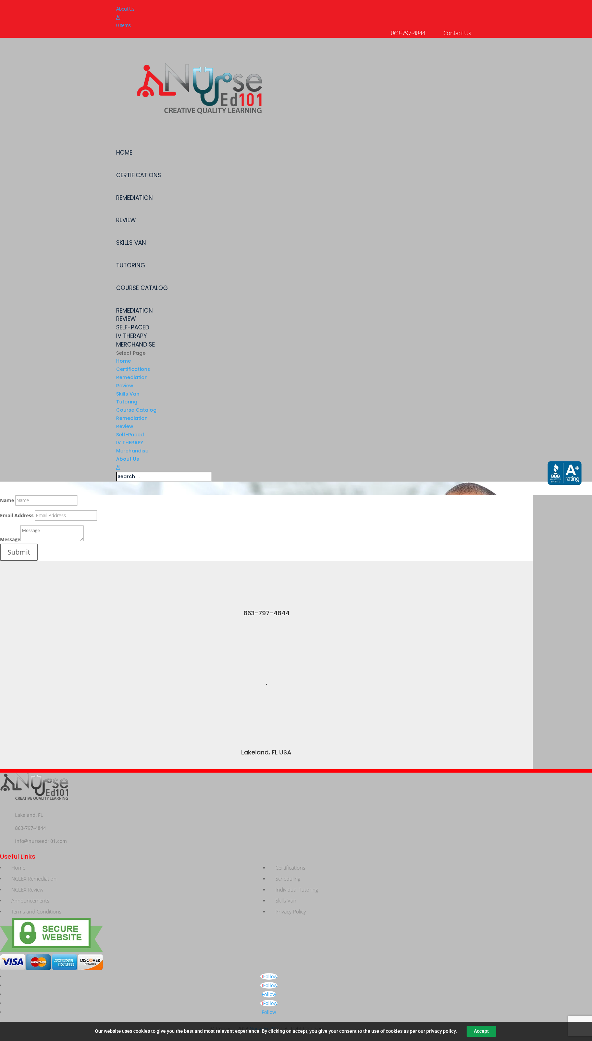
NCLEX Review (27, 889)
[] (266, 606)
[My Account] (118, 17)
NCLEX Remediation (34, 878)
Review (126, 220)
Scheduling (287, 878)
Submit (19, 552)
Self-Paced (132, 327)
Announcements (30, 900)
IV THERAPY (131, 336)
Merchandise (135, 344)
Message (10, 539)
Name (7, 500)
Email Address (17, 515)
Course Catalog (142, 288)
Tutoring (130, 265)
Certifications (138, 175)
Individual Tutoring (296, 889)
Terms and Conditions (36, 911)
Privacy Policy (290, 911)
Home (124, 153)
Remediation (134, 198)
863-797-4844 (266, 613)
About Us (125, 8)
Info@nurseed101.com (41, 841)
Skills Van (131, 243)
